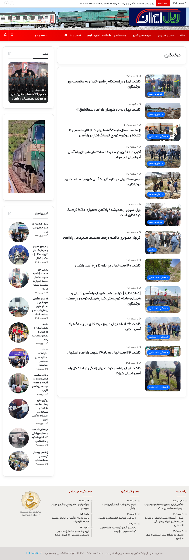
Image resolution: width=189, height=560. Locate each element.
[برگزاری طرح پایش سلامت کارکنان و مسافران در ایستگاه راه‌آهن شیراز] (18, 409)
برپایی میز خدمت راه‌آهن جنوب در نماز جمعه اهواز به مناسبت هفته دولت (117, 4)
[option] (28, 82)
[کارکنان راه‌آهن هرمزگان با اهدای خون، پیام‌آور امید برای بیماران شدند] (18, 307)
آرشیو (89, 35)
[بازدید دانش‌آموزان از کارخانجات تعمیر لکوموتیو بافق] (18, 332)
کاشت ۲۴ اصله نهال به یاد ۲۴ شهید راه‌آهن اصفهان (104, 352)
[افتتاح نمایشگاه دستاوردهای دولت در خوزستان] (18, 358)
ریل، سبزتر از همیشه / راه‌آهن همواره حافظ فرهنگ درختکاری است (104, 212)
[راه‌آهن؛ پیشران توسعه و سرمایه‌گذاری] (18, 461)
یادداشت (106, 35)
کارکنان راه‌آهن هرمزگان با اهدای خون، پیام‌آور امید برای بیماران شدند (40, 306)
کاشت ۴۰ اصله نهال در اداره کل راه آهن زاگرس (108, 265)
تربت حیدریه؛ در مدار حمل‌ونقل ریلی (40, 228)
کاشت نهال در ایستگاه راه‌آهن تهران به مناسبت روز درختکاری (104, 84)
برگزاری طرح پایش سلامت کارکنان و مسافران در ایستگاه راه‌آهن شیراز (40, 410)
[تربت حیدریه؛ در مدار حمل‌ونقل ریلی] (18, 232)
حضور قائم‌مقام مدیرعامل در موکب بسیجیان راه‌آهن (28, 96)
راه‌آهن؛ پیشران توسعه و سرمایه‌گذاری (40, 456)
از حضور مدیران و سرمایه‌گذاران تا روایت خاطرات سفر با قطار (40, 252)
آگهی (96, 35)
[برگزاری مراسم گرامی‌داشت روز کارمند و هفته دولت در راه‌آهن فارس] (18, 383)
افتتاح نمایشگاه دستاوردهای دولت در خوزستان (41, 357)
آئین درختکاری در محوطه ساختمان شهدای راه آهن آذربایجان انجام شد (104, 154)
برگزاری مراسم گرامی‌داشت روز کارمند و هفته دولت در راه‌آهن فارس (40, 382)
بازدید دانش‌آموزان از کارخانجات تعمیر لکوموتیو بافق (40, 332)
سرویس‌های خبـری (142, 35)
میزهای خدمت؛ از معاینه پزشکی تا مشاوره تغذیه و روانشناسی (40, 435)
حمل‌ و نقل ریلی (166, 35)
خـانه (182, 35)
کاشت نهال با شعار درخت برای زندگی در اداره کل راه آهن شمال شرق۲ (104, 370)
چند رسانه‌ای (120, 35)
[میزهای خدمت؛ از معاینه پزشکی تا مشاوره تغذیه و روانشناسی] (18, 438)
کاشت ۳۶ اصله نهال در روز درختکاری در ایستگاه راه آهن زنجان (105, 326)
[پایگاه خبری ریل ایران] (157, 18)
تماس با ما (75, 35)
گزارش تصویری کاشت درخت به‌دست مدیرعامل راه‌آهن (102, 238)
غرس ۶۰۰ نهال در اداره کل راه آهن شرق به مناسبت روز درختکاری (102, 181)
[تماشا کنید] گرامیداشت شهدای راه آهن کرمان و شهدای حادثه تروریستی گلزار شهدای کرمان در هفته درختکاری (103, 298)
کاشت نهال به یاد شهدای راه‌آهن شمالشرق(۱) (108, 109)
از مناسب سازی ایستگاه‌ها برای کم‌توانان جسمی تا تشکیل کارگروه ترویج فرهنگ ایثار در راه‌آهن (105, 133)
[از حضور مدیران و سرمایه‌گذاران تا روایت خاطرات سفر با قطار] (18, 255)
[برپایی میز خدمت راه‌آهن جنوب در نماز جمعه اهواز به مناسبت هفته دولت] (18, 278)
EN (65, 35)
